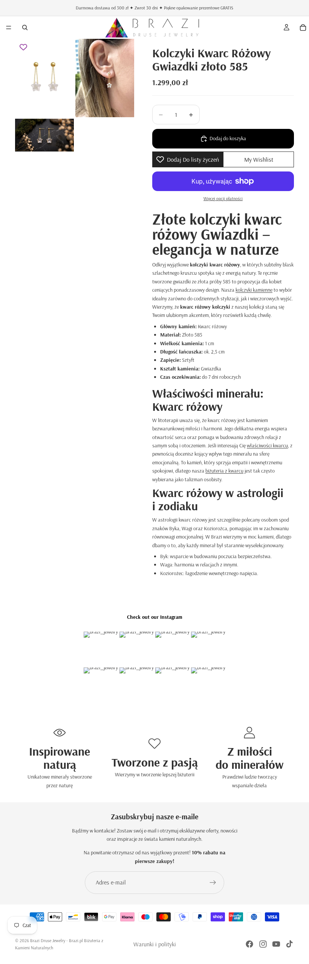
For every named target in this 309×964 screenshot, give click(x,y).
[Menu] (8, 27)
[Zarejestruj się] (213, 883)
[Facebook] (249, 944)
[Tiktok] (289, 944)
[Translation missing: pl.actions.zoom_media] (44, 78)
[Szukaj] (25, 27)
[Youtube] (276, 944)
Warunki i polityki (154, 944)
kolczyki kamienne (254, 289)
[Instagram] (263, 944)
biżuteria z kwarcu (224, 470)
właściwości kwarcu (267, 445)
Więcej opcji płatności (223, 198)
